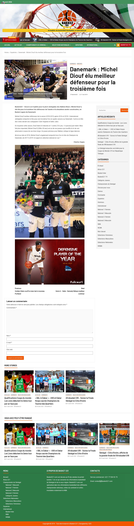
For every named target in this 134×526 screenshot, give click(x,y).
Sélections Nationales (60, 45)
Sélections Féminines (105, 235)
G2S (89, 524)
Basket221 (75, 94)
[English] (2, 3)
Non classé (101, 231)
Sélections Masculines (24, 394)
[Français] (4, 3)
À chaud (100, 166)
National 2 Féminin (104, 217)
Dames (100, 191)
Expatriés (79, 45)
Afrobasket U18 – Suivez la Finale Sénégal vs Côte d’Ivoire (97, 40)
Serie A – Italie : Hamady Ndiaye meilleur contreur (70, 291)
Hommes (101, 202)
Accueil (7, 45)
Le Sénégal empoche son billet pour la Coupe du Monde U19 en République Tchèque (111, 151)
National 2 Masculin (104, 220)
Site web (9, 349)
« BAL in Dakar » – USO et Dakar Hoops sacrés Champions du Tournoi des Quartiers (43, 40)
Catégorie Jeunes (104, 180)
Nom (8, 336)
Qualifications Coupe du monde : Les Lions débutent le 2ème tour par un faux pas (18, 401)
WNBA (100, 246)
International (92, 45)
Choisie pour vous (104, 188)
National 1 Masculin (104, 213)
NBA (99, 224)
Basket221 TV (102, 177)
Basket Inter (102, 173)
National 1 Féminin (104, 209)
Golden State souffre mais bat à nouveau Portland (30, 291)
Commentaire (11, 308)
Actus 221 (18, 45)
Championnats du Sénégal (36, 45)
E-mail (9, 343)
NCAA (100, 228)
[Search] (115, 45)
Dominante (73, 63)
